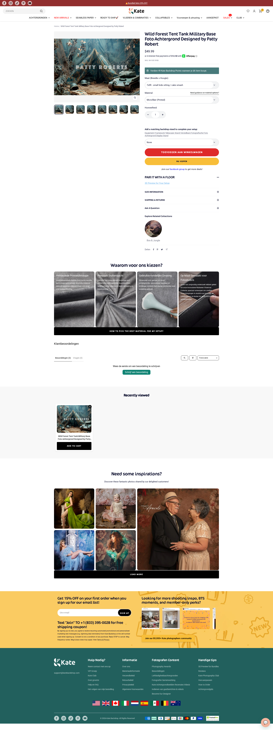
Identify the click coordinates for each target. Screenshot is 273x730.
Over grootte (93, 680)
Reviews (202, 671)
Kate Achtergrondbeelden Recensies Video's (171, 685)
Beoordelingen (158, 671)
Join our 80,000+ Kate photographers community (168, 638)
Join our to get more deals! (181, 169)
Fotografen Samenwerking (163, 680)
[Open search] (184, 357)
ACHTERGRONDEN (38, 17)
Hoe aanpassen (205, 680)
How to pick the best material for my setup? (137, 331)
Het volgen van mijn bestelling (101, 689)
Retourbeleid (127, 680)
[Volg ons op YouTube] (30, 3)
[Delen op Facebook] (153, 249)
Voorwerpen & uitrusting (188, 17)
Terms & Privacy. (103, 640)
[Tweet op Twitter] (162, 249)
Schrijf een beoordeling (136, 372)
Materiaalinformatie (131, 671)
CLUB (239, 17)
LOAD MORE (136, 574)
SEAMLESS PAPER (85, 17)
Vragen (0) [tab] (77, 358)
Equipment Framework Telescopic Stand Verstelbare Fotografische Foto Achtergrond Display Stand (176, 134)
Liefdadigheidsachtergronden (165, 675)
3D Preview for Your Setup (157, 183)
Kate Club (92, 675)
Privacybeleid (128, 685)
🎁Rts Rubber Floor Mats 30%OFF (137, 3)
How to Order (204, 685)
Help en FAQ (93, 685)
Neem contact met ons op (99, 666)
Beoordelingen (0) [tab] (63, 358)
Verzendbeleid (128, 675)
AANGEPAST (212, 17)
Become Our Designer (161, 694)
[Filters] (192, 357)
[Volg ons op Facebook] (4, 3)
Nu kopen (181, 161)
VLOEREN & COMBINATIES (135, 17)
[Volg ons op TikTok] (17, 3)
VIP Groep (92, 671)
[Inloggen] (254, 11)
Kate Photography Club (208, 675)
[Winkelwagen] (260, 11)
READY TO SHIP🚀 (109, 17)
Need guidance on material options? (204, 93)
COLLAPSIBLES (162, 17)
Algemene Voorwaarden (132, 689)
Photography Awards (161, 666)
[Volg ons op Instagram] (11, 3)
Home (56, 26)
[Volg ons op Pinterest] (23, 3)
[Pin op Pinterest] (157, 249)
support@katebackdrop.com (66, 673)
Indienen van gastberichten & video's (168, 689)
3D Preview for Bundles (208, 666)
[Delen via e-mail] (166, 249)
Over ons (126, 666)
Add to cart (74, 446)
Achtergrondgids (205, 689)
